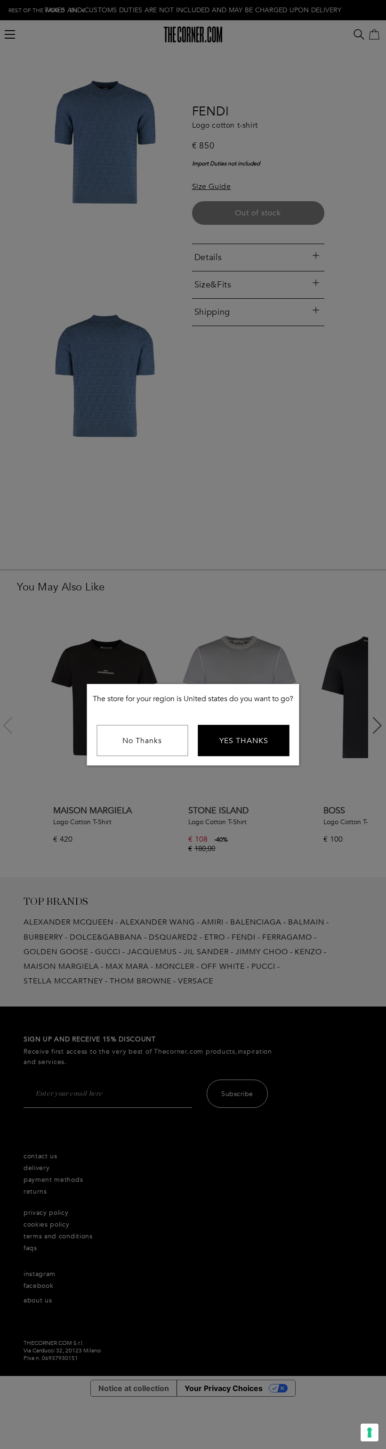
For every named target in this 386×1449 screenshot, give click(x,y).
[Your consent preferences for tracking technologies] (369, 1432)
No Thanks (142, 740)
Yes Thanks (243, 740)
